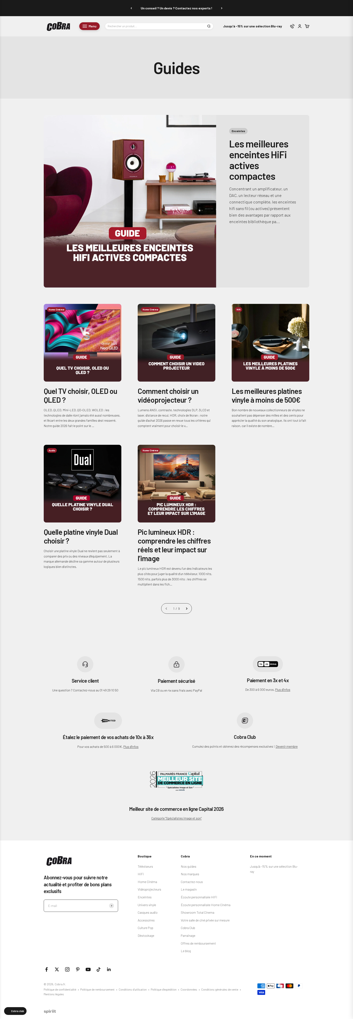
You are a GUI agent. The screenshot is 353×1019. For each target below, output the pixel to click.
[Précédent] (131, 8)
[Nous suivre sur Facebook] (46, 969)
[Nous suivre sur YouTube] (88, 969)
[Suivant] (221, 8)
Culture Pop (145, 928)
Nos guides (188, 866)
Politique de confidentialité (60, 989)
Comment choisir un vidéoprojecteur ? (168, 395)
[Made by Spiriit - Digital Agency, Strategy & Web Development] (50, 1012)
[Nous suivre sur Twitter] (57, 969)
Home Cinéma (147, 882)
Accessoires (146, 920)
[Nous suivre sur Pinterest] (77, 969)
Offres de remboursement (198, 943)
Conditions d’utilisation (133, 989)
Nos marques (190, 874)
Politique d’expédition (163, 989)
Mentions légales (54, 994)
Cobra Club (188, 928)
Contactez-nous (192, 882)
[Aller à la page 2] (186, 608)
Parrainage (188, 935)
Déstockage (146, 935)
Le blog (186, 951)
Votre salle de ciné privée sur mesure (205, 920)
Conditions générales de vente (219, 989)
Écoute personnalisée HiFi (199, 897)
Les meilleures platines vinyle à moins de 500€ (267, 395)
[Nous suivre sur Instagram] (67, 969)
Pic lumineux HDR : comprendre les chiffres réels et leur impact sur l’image (174, 545)
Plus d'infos (282, 689)
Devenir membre (287, 746)
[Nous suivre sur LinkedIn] (109, 969)
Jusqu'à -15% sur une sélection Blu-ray (252, 26)
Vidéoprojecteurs (149, 889)
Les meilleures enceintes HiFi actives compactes (258, 160)
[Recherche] (209, 26)
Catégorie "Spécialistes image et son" (176, 818)
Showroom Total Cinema (197, 912)
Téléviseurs (145, 866)
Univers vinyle (147, 905)
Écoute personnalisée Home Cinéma (205, 905)
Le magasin (189, 889)
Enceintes (145, 897)
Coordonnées (189, 989)
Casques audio (148, 912)
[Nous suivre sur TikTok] (98, 969)
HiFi (141, 874)
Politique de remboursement (97, 989)
